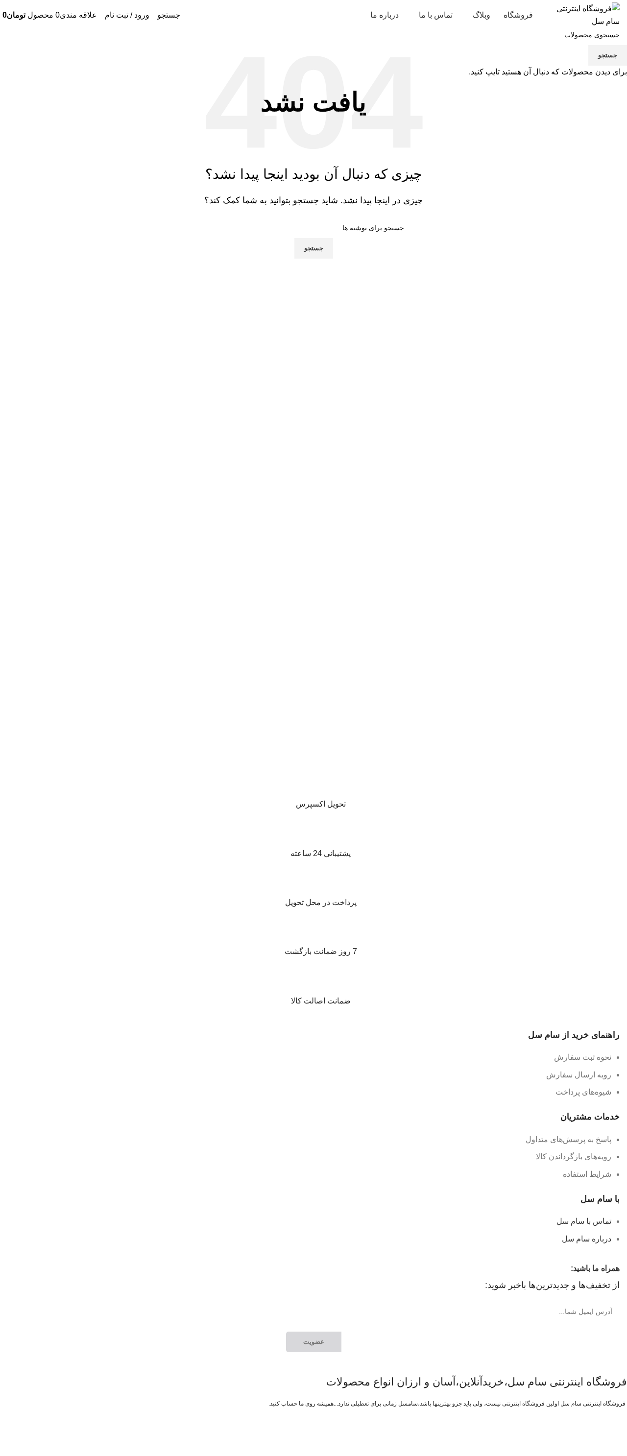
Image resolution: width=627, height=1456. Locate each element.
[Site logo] (583, 14)
